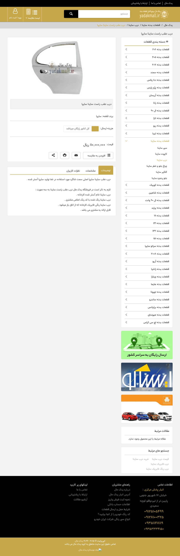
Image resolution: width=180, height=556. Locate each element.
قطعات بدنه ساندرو (159, 299)
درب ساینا (162, 160)
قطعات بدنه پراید (160, 208)
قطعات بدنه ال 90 (160, 111)
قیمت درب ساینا (160, 459)
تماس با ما (156, 3)
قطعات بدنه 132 (160, 231)
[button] (53, 155)
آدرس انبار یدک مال (119, 495)
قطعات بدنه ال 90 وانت (157, 200)
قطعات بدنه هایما (160, 284)
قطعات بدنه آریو (161, 261)
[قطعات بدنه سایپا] (147, 409)
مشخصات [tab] (90, 171)
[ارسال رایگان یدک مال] (147, 345)
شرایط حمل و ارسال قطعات (116, 509)
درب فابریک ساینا (160, 464)
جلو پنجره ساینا (159, 178)
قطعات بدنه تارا (161, 118)
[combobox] (104, 14)
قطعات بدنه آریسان (159, 95)
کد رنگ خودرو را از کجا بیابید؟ (114, 514)
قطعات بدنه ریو (161, 126)
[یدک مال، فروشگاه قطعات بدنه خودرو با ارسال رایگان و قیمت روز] (154, 14)
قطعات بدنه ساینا (160, 141)
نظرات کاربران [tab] (73, 171)
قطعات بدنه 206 (160, 49)
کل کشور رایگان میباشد (77, 129)
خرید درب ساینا (141, 459)
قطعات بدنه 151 (161, 238)
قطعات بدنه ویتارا (160, 277)
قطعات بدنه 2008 (160, 254)
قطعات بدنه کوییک (159, 185)
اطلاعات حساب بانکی (119, 504)
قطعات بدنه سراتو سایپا (157, 246)
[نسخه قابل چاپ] (64, 155)
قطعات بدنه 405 (160, 57)
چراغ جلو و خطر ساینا (157, 166)
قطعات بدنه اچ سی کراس (156, 322)
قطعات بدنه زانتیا (160, 269)
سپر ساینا (162, 148)
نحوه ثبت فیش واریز (119, 499)
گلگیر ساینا (161, 172)
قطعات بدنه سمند (159, 72)
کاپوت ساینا (161, 154)
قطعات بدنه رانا (161, 103)
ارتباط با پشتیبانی (139, 3)
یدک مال (168, 3)
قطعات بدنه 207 (160, 65)
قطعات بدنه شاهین (159, 193)
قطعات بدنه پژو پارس (158, 88)
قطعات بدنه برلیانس (158, 307)
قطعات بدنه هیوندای (158, 315)
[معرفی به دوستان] (76, 155)
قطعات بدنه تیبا (160, 133)
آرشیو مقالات (80, 499)
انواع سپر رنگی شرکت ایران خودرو (112, 519)
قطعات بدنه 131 (161, 223)
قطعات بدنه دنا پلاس (158, 80)
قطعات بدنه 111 (161, 216)
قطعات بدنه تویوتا (160, 292)
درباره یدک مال (122, 490)
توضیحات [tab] (106, 170)
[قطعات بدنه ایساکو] (147, 377)
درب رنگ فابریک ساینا (157, 469)
